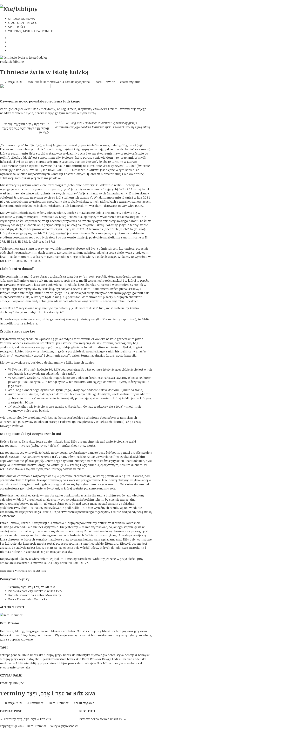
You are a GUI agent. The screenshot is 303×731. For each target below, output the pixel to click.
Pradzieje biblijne (12, 62)
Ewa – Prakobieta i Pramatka (27, 599)
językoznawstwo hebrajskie (62, 659)
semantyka (115, 663)
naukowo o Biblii (11, 663)
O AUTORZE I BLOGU (22, 23)
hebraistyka (116, 655)
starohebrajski (134, 663)
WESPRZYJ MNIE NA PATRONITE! (30, 31)
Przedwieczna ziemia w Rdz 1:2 (102, 719)
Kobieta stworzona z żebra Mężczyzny (34, 595)
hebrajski (130, 655)
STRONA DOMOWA (21, 19)
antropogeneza (10, 655)
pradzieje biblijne (55, 663)
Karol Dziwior (105, 82)
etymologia (99, 655)
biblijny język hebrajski (60, 655)
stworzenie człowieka (15, 667)
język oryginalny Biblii (27, 659)
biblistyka (83, 655)
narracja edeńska (134, 659)
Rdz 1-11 (102, 663)
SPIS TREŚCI (16, 27)
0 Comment (35, 703)
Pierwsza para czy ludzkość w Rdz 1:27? (35, 591)
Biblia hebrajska (32, 655)
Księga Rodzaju (112, 659)
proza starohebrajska (82, 663)
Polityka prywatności (63, 726)
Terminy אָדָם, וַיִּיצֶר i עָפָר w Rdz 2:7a (31, 587)
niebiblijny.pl (33, 663)
